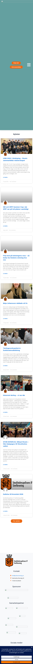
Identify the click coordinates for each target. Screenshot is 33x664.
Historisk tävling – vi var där (14, 395)
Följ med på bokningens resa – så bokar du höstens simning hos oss (16, 258)
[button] (16, 521)
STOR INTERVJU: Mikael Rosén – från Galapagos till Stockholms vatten (16, 444)
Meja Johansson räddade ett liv (15, 303)
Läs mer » (5, 177)
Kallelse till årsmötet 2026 (13, 494)
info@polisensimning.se (18, 575)
